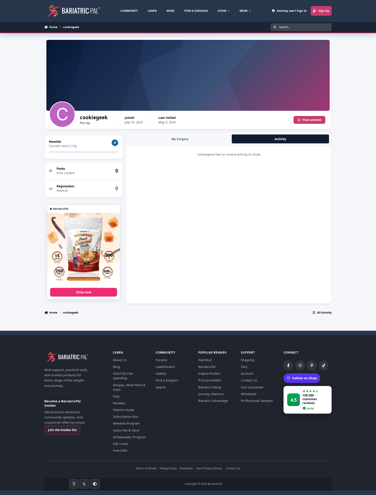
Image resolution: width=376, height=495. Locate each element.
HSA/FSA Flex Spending (123, 375)
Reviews (119, 403)
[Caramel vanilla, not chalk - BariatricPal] (83, 249)
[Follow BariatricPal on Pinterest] (312, 365)
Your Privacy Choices (209, 468)
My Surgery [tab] (179, 139)
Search (161, 387)
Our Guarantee (252, 387)
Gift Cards (120, 443)
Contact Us (249, 380)
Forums (161, 360)
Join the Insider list (62, 430)
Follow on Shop (304, 378)
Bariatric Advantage (213, 400)
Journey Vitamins (211, 394)
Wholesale (248, 394)
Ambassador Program (129, 437)
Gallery (161, 373)
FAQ (116, 396)
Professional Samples (257, 400)
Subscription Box (125, 416)
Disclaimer (186, 468)
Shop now (83, 292)
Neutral (62, 190)
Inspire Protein (209, 373)
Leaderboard (165, 366)
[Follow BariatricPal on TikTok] (323, 365)
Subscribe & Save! (126, 430)
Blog (116, 366)
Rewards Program (126, 423)
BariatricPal (206, 366)
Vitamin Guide (123, 410)
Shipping (247, 360)
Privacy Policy (168, 468)
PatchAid (205, 360)
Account (247, 373)
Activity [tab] (280, 139)
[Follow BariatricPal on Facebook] (288, 365)
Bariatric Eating (209, 387)
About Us (120, 360)
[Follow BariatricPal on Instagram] (300, 365)
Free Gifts (120, 450)
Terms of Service (146, 468)
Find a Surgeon (167, 380)
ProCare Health (209, 380)
